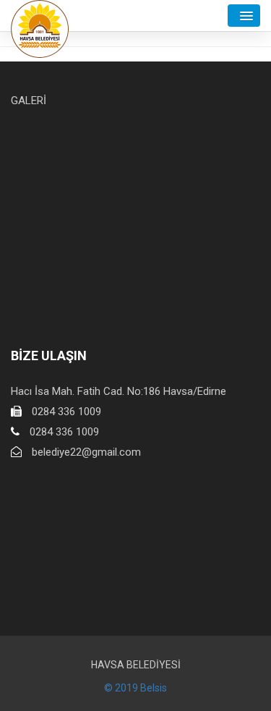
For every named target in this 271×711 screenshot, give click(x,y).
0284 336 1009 (66, 411)
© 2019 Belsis (135, 688)
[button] (244, 15)
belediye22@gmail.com (86, 452)
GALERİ (28, 100)
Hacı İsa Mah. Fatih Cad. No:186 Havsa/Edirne (118, 391)
